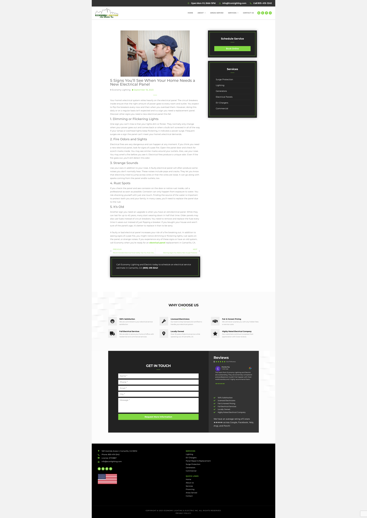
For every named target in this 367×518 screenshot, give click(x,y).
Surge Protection (224, 79)
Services (232, 13)
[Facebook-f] (266, 12)
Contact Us (248, 13)
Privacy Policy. (183, 513)
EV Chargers (222, 103)
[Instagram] (270, 12)
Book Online (232, 48)
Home (190, 13)
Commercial (222, 108)
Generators (221, 91)
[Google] (258, 12)
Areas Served (216, 13)
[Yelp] (262, 12)
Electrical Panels (224, 97)
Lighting (220, 85)
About (201, 13)
